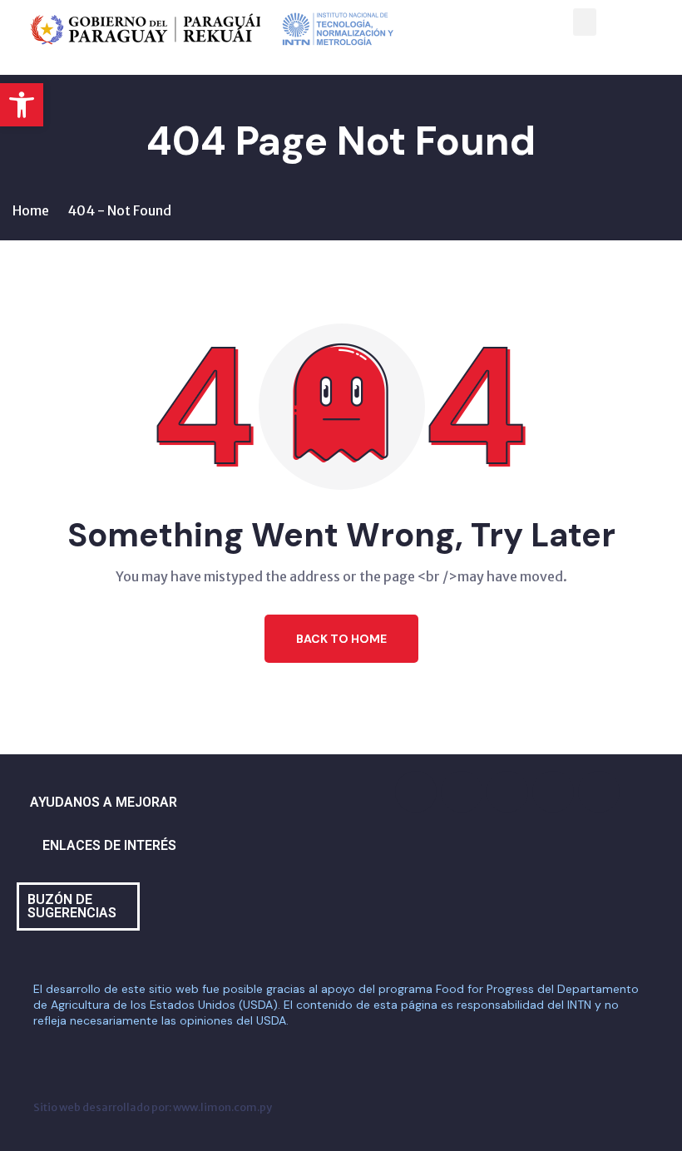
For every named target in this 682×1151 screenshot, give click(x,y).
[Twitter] (507, 792)
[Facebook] (416, 792)
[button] (21, 104)
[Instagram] (461, 792)
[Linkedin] (599, 792)
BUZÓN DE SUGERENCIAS (71, 906)
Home (30, 210)
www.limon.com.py (222, 1107)
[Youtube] (553, 792)
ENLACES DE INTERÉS (109, 845)
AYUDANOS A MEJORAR (103, 802)
